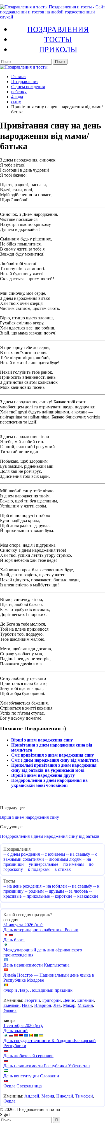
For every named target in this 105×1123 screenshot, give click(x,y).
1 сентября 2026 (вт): (23, 1025)
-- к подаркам (37, 869)
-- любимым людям (63, 859)
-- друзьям (54, 891)
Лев (57, 1005)
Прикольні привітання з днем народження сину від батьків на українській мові (54, 768)
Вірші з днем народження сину (42, 740)
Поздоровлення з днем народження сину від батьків (49, 836)
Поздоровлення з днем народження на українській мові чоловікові (49, 783)
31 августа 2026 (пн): (23, 924)
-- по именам (71, 864)
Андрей (31, 1096)
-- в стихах (61, 869)
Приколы (58, 49)
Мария (47, 1096)
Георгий (32, 1000)
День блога (14, 939)
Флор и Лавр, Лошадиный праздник (38, 990)
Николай (64, 1096)
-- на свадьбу (78, 854)
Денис (69, 1000)
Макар (69, 1005)
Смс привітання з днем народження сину (52, 755)
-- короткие (61, 896)
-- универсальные (41, 864)
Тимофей (84, 1096)
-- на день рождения (22, 886)
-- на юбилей (55, 886)
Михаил (85, 1005)
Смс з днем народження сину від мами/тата (55, 760)
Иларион (42, 1005)
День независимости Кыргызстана (36, 965)
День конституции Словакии (31, 1075)
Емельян (11, 1005)
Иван (27, 1005)
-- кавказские (85, 896)
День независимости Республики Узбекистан (46, 1065)
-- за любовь (76, 891)
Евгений (85, 1000)
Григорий (51, 1000)
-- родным (34, 891)
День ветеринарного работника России (40, 929)
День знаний (15, 1030)
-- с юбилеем (53, 854)
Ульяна (10, 1010)
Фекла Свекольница (22, 1086)
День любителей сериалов (28, 1055)
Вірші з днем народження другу (43, 775)
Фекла (9, 1101)
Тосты (58, 39)
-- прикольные (36, 896)
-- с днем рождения (21, 854)
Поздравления (58, 29)
